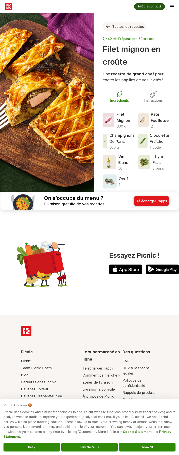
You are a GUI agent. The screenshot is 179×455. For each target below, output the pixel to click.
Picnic (26, 361)
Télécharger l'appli (150, 6)
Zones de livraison (98, 382)
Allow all (147, 446)
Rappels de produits (138, 392)
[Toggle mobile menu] (171, 7)
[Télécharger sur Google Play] (162, 269)
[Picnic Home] (26, 331)
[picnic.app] (8, 6)
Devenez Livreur (34, 389)
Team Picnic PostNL (37, 368)
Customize (87, 446)
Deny (31, 446)
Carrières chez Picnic (38, 382)
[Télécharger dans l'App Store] (125, 269)
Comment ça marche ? (101, 375)
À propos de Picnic (98, 396)
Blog (24, 375)
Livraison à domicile (99, 389)
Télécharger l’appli (98, 368)
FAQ (125, 361)
